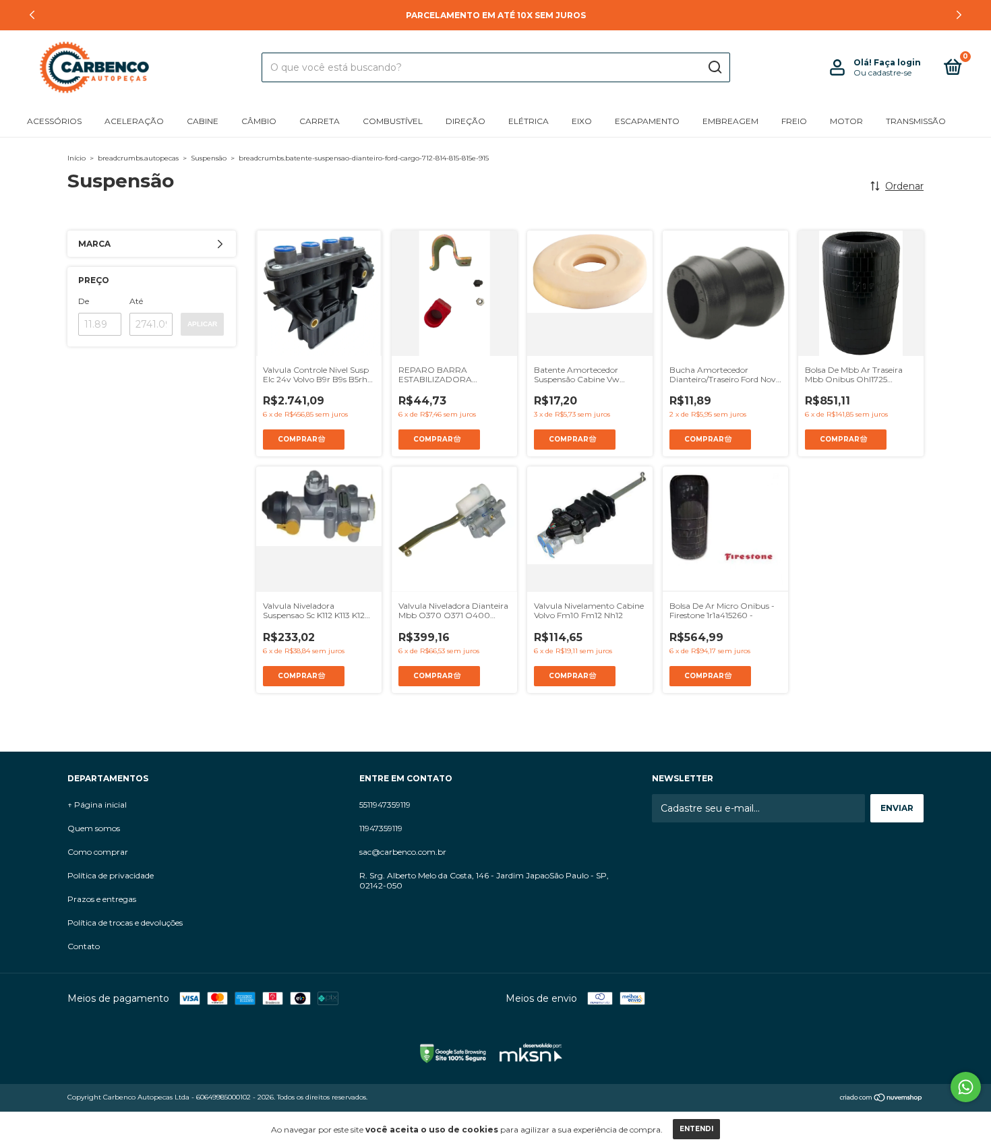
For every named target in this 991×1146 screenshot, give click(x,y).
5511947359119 (385, 805)
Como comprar (97, 852)
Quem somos (93, 828)
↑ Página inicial (97, 805)
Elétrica (528, 121)
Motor (846, 121)
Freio (794, 121)
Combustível (393, 121)
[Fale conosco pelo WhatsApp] (966, 1087)
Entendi (696, 1128)
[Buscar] (714, 67)
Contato (83, 946)
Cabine (202, 121)
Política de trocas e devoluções (125, 922)
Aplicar (202, 324)
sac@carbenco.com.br (402, 852)
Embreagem (730, 121)
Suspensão (209, 158)
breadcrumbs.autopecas (138, 158)
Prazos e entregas (101, 899)
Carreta (319, 121)
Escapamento (647, 121)
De (83, 301)
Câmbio (258, 121)
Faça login (897, 62)
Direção (465, 121)
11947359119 (380, 828)
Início (76, 158)
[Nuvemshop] (881, 1099)
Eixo (582, 121)
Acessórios (54, 121)
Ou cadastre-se (882, 72)
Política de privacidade (110, 875)
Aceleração (134, 121)
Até (136, 301)
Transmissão (916, 121)
